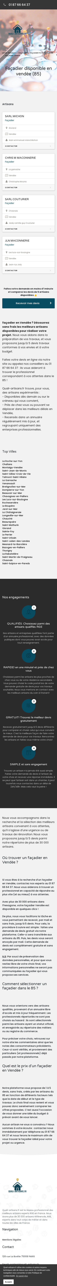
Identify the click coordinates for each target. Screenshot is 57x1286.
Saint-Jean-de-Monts (14, 470)
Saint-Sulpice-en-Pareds (16, 563)
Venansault (8, 483)
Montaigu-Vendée (12, 467)
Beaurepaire (9, 521)
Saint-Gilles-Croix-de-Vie (16, 473)
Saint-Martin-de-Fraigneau (17, 557)
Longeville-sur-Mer (12, 515)
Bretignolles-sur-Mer (14, 486)
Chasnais (7, 560)
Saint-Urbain (9, 537)
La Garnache (9, 480)
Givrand (6, 528)
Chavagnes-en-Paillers (15, 496)
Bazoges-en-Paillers (13, 547)
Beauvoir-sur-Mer (12, 493)
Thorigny (7, 550)
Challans (7, 464)
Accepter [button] (8, 1282)
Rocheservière (10, 502)
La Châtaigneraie (11, 512)
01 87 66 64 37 (19, 5)
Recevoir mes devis (28, 303)
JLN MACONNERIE (17, 240)
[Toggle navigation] (52, 30)
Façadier (9, 120)
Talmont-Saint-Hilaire (14, 477)
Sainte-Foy (8, 531)
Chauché (7, 518)
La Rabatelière (10, 553)
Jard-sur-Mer (9, 509)
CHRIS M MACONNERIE (20, 157)
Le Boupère (8, 505)
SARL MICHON (14, 116)
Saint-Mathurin (10, 525)
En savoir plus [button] (22, 1276)
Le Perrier (7, 534)
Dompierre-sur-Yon (13, 489)
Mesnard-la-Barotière (14, 544)
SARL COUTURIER (17, 199)
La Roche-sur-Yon (12, 461)
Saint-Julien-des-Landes (16, 541)
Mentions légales (11, 1239)
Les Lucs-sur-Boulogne (15, 499)
